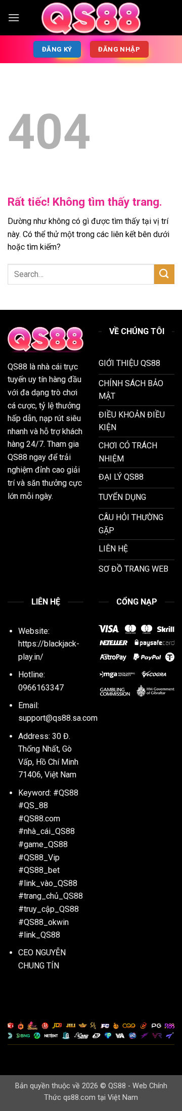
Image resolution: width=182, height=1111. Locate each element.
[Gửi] (164, 274)
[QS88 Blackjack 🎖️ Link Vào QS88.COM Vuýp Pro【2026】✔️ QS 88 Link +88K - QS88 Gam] (91, 17)
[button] (14, 17)
